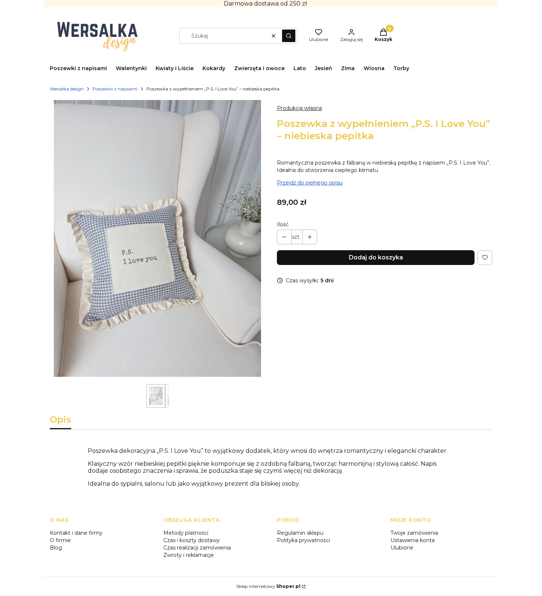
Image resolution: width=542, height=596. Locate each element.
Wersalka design (67, 89)
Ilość (283, 224)
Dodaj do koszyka (376, 257)
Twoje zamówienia (414, 533)
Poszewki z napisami (115, 89)
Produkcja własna (299, 108)
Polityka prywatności (303, 540)
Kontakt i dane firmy (76, 533)
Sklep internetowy (268, 586)
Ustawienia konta (412, 540)
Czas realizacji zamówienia (197, 547)
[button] (288, 36)
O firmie (60, 540)
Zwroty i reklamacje (188, 555)
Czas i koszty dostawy (191, 540)
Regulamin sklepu (300, 533)
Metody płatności (185, 533)
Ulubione (401, 547)
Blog (56, 547)
